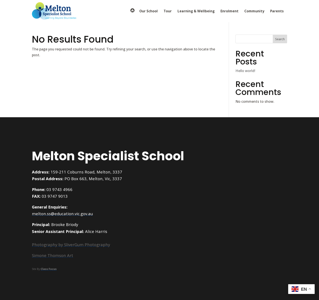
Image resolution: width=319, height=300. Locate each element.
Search (280, 39)
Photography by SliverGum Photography (71, 244)
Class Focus (49, 269)
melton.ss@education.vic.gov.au (62, 213)
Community (254, 11)
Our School (148, 11)
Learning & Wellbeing (196, 11)
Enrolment (229, 11)
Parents (277, 11)
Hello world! (245, 70)
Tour (168, 11)
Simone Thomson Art (52, 255)
